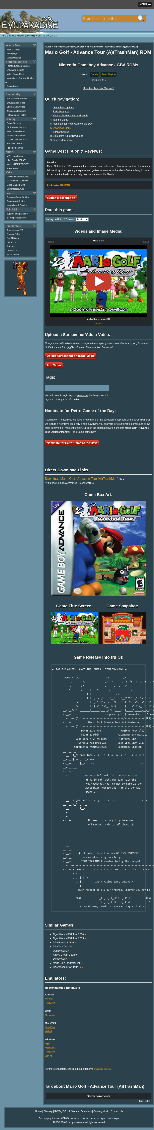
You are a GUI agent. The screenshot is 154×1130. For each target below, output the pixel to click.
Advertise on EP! (15, 230)
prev (51, 241)
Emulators (86, 1111)
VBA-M (48, 1031)
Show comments (98, 1096)
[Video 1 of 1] (98, 281)
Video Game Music (16, 74)
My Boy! (49, 998)
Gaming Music (101, 1111)
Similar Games (61, 132)
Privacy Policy (13, 234)
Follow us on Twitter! (16, 115)
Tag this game (60, 119)
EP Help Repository (16, 217)
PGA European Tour (65, 942)
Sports (94, 74)
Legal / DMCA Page (109, 1118)
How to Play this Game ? (98, 88)
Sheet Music (13, 168)
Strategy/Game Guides (18, 197)
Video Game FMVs (16, 185)
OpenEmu (50, 1027)
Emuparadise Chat (16, 103)
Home (38, 1111)
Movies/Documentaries (18, 176)
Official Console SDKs (17, 139)
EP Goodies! (13, 254)
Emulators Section (15, 70)
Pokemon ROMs (15, 148)
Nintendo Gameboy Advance (69, 46)
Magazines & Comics (17, 205)
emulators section (102, 1069)
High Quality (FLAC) (16, 160)
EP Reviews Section (16, 127)
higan (47, 1043)
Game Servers (14, 123)
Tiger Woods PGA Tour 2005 (69, 938)
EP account (82, 395)
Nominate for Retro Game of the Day (72, 123)
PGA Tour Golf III (63, 946)
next (146, 241)
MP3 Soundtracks (15, 156)
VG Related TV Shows (17, 180)
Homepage (12, 53)
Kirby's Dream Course (66, 954)
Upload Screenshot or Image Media (71, 356)
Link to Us (11, 242)
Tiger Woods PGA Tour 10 (68, 967)
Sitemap (48, 1111)
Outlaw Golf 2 (61, 950)
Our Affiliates (13, 238)
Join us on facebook (16, 111)
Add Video (54, 365)
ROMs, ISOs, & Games (18, 66)
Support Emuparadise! (17, 213)
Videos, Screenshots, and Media (70, 115)
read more (65, 185)
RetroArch (50, 1003)
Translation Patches (16, 135)
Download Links (62, 128)
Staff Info (11, 246)
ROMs (48, 46)
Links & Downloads (16, 107)
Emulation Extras (15, 143)
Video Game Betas (16, 131)
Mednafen (50, 1015)
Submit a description (61, 198)
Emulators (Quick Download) (68, 136)
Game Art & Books (16, 201)
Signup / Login (13, 49)
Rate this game (61, 111)
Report (98, 323)
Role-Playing (108, 74)
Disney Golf (60, 958)
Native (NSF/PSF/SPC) (18, 164)
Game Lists (12, 86)
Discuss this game (63, 140)
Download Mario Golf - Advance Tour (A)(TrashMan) (81, 478)
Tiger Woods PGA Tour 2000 (69, 934)
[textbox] (114, 18)
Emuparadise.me (76, 1122)
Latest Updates (14, 57)
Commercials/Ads (15, 189)
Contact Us (12, 250)
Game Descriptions (63, 107)
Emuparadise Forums (17, 98)
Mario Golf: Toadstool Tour (68, 963)
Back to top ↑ (145, 1101)
